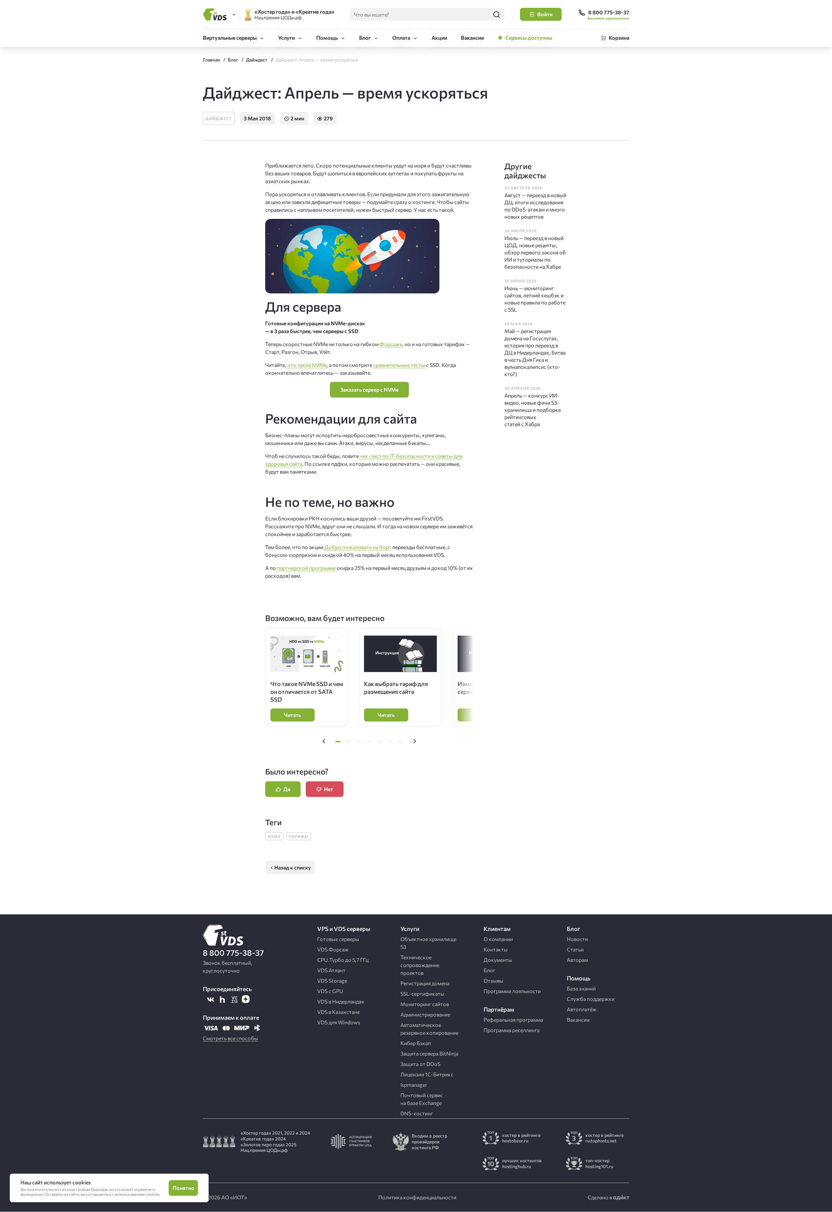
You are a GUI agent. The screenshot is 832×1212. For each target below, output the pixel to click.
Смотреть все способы (230, 1038)
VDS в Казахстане (338, 1012)
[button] (324, 741)
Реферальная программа (513, 1020)
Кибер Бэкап (415, 1043)
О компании (498, 939)
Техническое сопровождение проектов (419, 965)
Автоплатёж (582, 1009)
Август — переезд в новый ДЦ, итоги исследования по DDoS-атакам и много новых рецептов (535, 206)
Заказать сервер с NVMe (369, 389)
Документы (498, 960)
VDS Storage (332, 980)
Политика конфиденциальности (417, 1197)
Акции (439, 37)
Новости (577, 939)
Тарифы (298, 836)
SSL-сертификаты (422, 993)
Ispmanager (413, 1085)
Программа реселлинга (512, 1030)
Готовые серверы (338, 939)
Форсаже (391, 344)
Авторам (577, 960)
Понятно (183, 1188)
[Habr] (222, 999)
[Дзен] (246, 999)
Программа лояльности (512, 991)
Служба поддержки (591, 999)
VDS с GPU (330, 991)
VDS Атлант (331, 970)
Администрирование (425, 1014)
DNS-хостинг (416, 1113)
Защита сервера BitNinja (429, 1053)
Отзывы (493, 980)
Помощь (327, 37)
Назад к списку (292, 867)
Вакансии (472, 37)
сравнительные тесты (399, 365)
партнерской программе (306, 568)
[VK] (210, 999)
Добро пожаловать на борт (357, 547)
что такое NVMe (307, 365)
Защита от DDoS (420, 1064)
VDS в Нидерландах (340, 1001)
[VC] (234, 999)
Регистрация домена (424, 983)
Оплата (401, 37)
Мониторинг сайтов (424, 1004)
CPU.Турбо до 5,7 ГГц (343, 960)
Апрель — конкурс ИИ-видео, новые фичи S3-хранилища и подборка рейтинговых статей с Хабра (532, 409)
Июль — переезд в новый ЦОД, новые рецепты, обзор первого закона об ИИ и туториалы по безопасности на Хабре (535, 252)
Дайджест (218, 118)
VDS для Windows (338, 1022)
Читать (292, 715)
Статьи (575, 949)
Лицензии (426, 1074)
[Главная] (216, 14)
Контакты (496, 949)
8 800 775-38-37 (233, 952)
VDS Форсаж (333, 949)
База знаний (581, 988)
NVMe (274, 836)
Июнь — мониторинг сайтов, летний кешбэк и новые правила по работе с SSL (535, 299)
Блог (365, 37)
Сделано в (600, 1197)
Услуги (286, 37)
